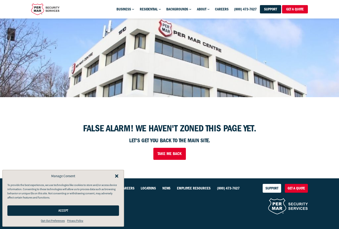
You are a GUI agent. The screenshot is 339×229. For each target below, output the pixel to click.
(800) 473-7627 (245, 9)
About (201, 9)
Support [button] (270, 9)
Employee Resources (194, 188)
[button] (116, 176)
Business (123, 9)
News (166, 188)
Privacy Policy (75, 221)
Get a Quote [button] (295, 9)
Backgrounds (177, 9)
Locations (148, 188)
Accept (63, 211)
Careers (222, 9)
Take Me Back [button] (170, 153)
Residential (149, 9)
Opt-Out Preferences (53, 221)
